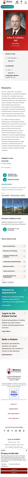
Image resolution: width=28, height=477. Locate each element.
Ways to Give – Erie (14, 442)
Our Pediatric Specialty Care (14, 447)
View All (10, 61)
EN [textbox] (21, 3)
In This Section (6, 6)
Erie (9, 70)
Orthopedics (12, 58)
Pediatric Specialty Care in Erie (14, 444)
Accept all (14, 469)
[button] (21, 2)
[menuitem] (14, 404)
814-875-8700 (7, 184)
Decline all (14, 472)
